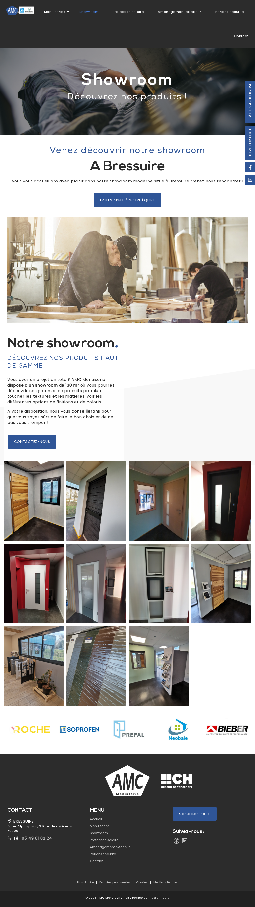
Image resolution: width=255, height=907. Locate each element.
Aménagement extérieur (179, 12)
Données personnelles (114, 882)
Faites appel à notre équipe (127, 200)
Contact (241, 36)
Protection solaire (128, 12)
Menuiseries (54, 12)
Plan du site (85, 882)
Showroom (89, 12)
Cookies (142, 882)
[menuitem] (54, 12)
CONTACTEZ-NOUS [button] (32, 441)
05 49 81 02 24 (36, 838)
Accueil (96, 819)
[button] (139, 397)
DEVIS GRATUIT (250, 142)
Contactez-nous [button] (194, 814)
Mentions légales (165, 882)
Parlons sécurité (229, 12)
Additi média (160, 898)
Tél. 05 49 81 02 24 (250, 101)
